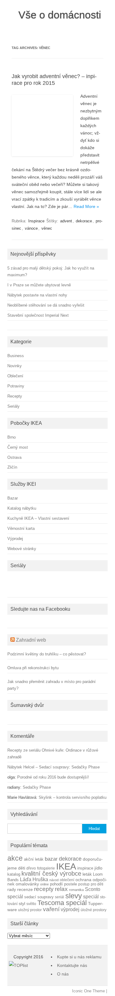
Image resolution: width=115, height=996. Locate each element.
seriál (59, 897)
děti (21, 868)
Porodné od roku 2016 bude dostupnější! (53, 777)
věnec (46, 228)
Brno (11, 437)
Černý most (17, 447)
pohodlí (56, 884)
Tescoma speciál (62, 903)
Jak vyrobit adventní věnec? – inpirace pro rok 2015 (54, 79)
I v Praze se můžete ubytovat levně (39, 285)
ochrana (83, 879)
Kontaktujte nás (72, 965)
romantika (76, 890)
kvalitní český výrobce (51, 873)
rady (11, 889)
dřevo (31, 868)
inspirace (85, 868)
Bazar (12, 498)
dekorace (84, 221)
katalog (13, 874)
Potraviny (15, 386)
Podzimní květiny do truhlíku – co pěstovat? (46, 654)
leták (87, 874)
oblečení (67, 880)
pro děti (97, 884)
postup (84, 884)
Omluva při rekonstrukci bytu (33, 668)
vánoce (31, 228)
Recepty (14, 396)
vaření (51, 909)
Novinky (14, 366)
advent (66, 221)
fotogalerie (46, 868)
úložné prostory (93, 910)
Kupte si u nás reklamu (79, 956)
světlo (31, 904)
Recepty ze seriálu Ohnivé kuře (35, 750)
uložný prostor (30, 910)
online (44, 884)
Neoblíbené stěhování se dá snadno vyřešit (45, 305)
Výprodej (15, 538)
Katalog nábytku (21, 508)
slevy (73, 896)
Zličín (12, 467)
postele (70, 884)
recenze (25, 889)
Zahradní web (31, 640)
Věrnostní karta (21, 528)
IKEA (66, 866)
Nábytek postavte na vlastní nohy (37, 295)
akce (15, 858)
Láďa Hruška (34, 879)
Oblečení (15, 376)
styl (22, 903)
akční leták (34, 859)
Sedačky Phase (85, 767)
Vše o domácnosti (59, 15)
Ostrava (14, 457)
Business (15, 355)
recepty (44, 889)
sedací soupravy (39, 897)
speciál (91, 896)
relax (61, 889)
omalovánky (27, 884)
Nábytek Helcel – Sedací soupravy (38, 767)
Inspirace (36, 221)
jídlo (98, 868)
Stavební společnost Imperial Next (38, 315)
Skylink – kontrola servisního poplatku (72, 797)
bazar (51, 859)
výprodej (70, 909)
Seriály (13, 406)
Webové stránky (21, 548)
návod (54, 880)
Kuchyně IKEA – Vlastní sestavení (38, 518)
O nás (63, 973)
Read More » (86, 206)
